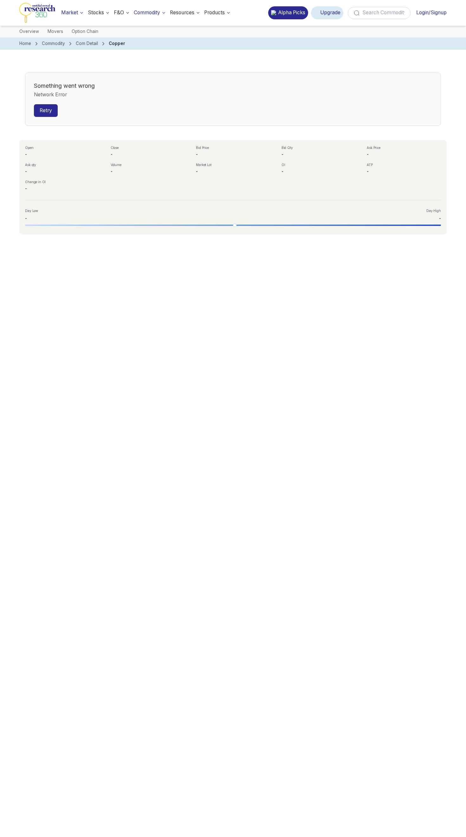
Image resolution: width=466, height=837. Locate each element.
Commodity (147, 13)
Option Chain (85, 31)
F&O (119, 13)
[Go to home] (37, 13)
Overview (29, 31)
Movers (55, 31)
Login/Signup (431, 13)
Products (214, 13)
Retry (46, 110)
